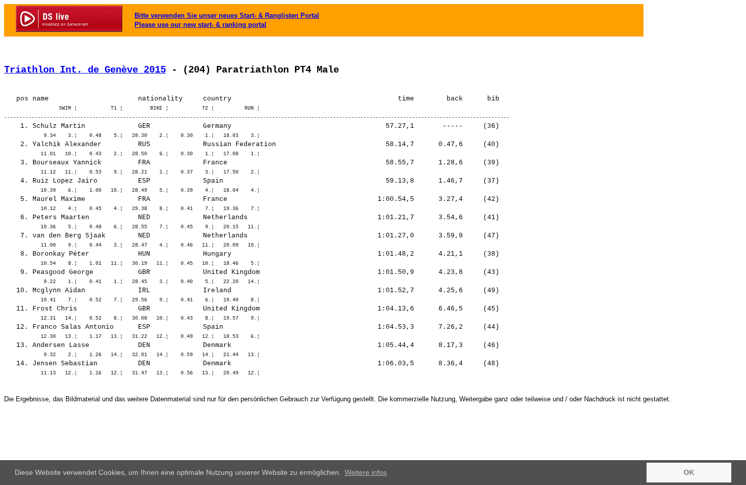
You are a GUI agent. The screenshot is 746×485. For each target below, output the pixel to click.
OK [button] (689, 472)
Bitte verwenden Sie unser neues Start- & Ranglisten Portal (226, 15)
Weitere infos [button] (366, 472)
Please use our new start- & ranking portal (200, 24)
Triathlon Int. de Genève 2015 (85, 70)
